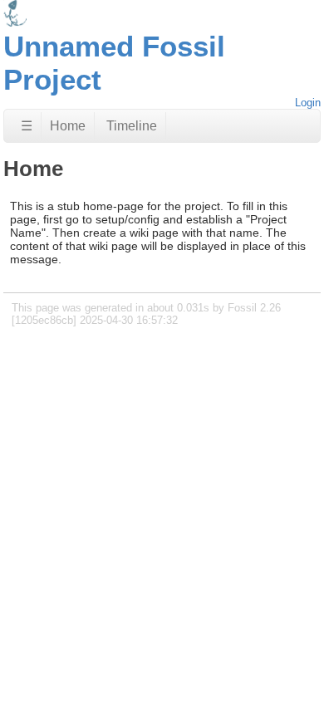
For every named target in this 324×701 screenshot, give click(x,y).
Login (308, 102)
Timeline (131, 126)
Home (68, 126)
